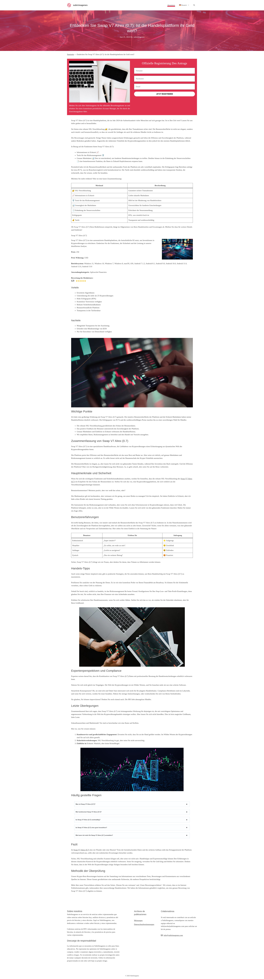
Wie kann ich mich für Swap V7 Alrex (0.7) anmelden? (94, 835)
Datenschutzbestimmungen (144, 924)
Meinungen (138, 920)
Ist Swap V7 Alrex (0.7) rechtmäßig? (88, 820)
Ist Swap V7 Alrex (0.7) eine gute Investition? (91, 827)
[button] (194, 5)
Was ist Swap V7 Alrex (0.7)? (85, 804)
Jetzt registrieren (164, 94)
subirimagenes (80, 5)
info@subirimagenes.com (173, 935)
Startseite (70, 54)
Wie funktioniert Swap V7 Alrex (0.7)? (89, 812)
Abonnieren (171, 5)
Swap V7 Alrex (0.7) (81, 850)
